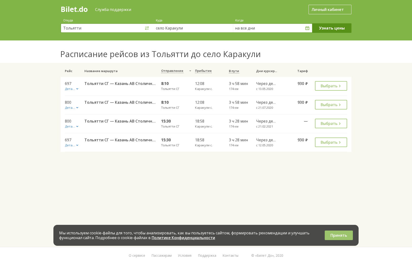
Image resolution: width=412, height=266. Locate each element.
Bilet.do (74, 9)
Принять (338, 235)
